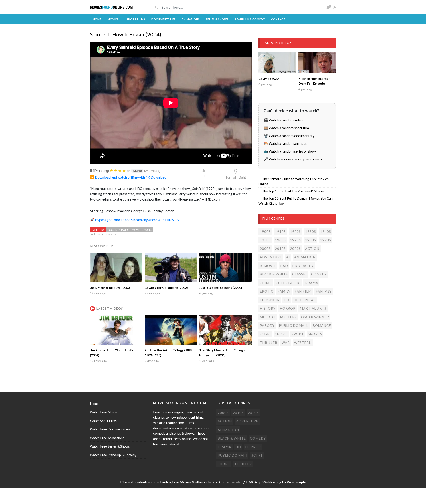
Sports (315, 334)
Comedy (319, 274)
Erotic (266, 291)
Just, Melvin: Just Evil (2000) (110, 287)
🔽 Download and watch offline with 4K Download (128, 177)
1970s (295, 240)
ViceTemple (296, 482)
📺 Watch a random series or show (290, 151)
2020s (295, 249)
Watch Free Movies (104, 412)
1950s (265, 240)
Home (97, 19)
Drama (311, 283)
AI (288, 257)
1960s (280, 240)
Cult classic (288, 283)
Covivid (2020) (269, 78)
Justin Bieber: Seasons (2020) (220, 287)
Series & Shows (217, 19)
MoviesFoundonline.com (139, 482)
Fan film (303, 291)
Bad (284, 266)
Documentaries (163, 19)
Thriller (268, 343)
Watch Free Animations (107, 438)
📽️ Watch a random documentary (289, 135)
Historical (304, 300)
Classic (299, 274)
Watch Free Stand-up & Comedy (113, 455)
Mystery (288, 317)
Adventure (271, 257)
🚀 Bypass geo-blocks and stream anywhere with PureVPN (134, 219)
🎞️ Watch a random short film (286, 128)
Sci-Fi (265, 334)
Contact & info (230, 482)
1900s (265, 231)
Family (284, 291)
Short (281, 334)
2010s (280, 249)
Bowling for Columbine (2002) (166, 287)
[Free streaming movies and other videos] (111, 7)
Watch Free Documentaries (110, 429)
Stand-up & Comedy (250, 19)
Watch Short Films (103, 421)
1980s (310, 240)
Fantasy (324, 291)
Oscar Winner (315, 317)
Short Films (136, 19)
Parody (267, 325)
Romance (322, 325)
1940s (325, 231)
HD (286, 300)
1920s (295, 231)
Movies (113, 19)
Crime (266, 283)
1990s (325, 240)
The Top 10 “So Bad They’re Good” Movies (293, 191)
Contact (278, 19)
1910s (280, 231)
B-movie (268, 266)
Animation (305, 257)
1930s (310, 231)
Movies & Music (142, 229)
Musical (268, 317)
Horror (288, 308)
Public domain (293, 325)
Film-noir (270, 300)
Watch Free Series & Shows (110, 446)
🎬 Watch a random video (283, 120)
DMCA (251, 482)
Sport (298, 334)
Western (303, 343)
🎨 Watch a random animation (286, 143)
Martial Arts (313, 308)
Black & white (274, 274)
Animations (191, 19)
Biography (303, 266)
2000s (265, 249)
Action (312, 249)
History (268, 308)
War (286, 343)
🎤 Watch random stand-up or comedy (293, 159)
